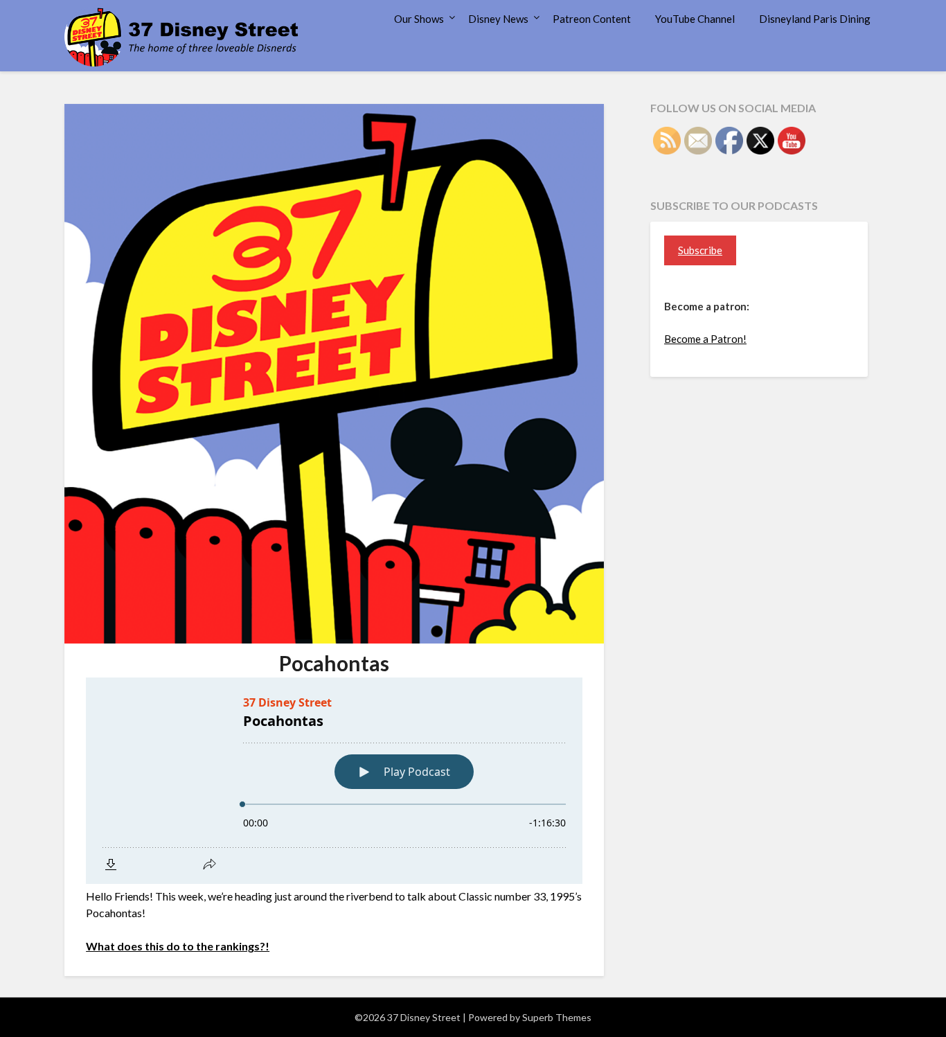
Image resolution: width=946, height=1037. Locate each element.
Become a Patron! (705, 339)
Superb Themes (556, 1017)
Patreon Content (592, 18)
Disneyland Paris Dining (815, 18)
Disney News (498, 18)
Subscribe (700, 250)
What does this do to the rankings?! (177, 945)
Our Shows (419, 18)
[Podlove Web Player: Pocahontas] (334, 780)
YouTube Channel (695, 18)
